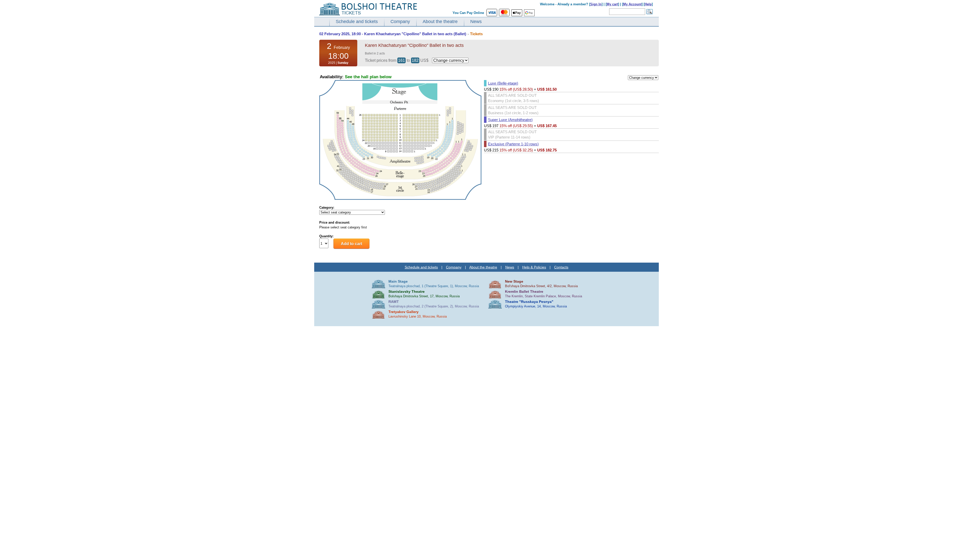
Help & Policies (534, 267)
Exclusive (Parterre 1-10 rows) (513, 144)
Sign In (596, 4)
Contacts (561, 267)
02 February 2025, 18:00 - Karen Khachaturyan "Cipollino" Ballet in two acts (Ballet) (392, 34)
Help (648, 4)
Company (400, 21)
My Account (632, 4)
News (476, 21)
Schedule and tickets (357, 21)
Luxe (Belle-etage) (503, 83)
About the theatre (440, 21)
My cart (612, 4)
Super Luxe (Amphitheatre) (510, 120)
